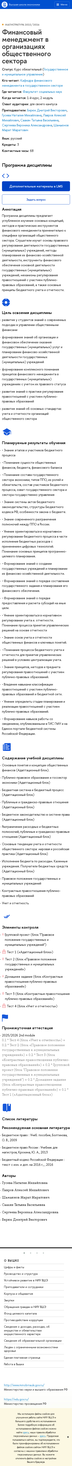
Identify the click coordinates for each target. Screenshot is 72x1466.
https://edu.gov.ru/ (16, 1399)
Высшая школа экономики (24, 4)
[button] (24, 1253)
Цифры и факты (14, 1267)
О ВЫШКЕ (11, 1260)
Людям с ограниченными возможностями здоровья (31, 1349)
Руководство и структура (21, 1274)
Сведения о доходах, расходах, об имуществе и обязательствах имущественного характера (27, 1330)
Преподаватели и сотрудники (23, 1287)
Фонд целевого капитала (20, 1313)
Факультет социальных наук (42, 91)
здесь (26, 1432)
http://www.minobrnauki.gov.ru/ (24, 1385)
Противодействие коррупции (23, 1320)
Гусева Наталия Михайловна (22, 115)
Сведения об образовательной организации (33, 1340)
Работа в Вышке (14, 1364)
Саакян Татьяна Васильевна (39, 120)
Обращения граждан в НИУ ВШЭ (25, 1307)
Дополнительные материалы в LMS (36, 186)
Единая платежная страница (22, 1357)
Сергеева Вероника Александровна (27, 125)
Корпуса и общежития (18, 1294)
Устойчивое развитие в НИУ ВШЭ (26, 1280)
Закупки (9, 1300)
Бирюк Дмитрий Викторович (47, 110)
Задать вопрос (36, 199)
